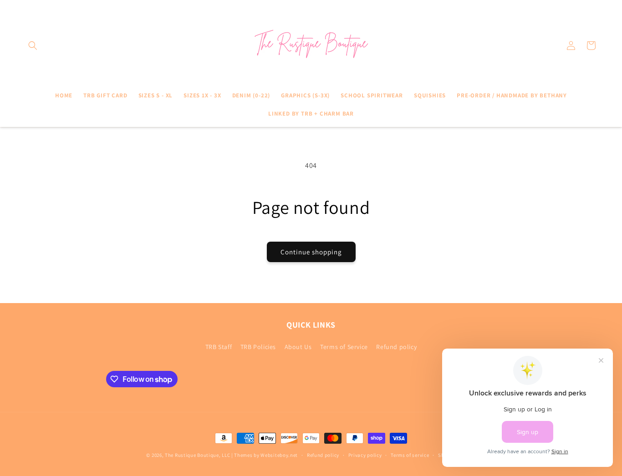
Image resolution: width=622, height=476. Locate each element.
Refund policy (396, 347)
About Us (298, 347)
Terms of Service (344, 347)
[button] (33, 45)
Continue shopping (311, 252)
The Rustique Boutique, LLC (197, 455)
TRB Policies (258, 347)
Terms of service (410, 455)
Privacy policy (365, 455)
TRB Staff (218, 347)
